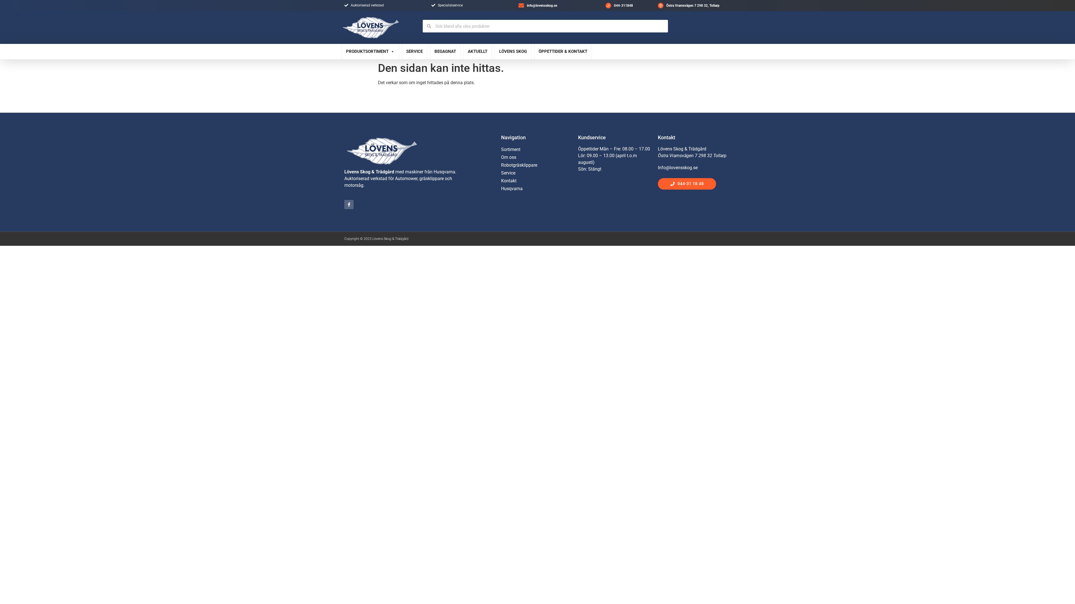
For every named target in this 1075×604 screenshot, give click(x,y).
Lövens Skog (513, 51)
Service (414, 51)
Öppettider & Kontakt (563, 51)
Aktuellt (477, 51)
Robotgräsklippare (519, 165)
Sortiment (510, 149)
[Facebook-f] (349, 204)
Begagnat (445, 51)
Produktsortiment (367, 51)
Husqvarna (512, 188)
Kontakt (509, 180)
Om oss (508, 157)
